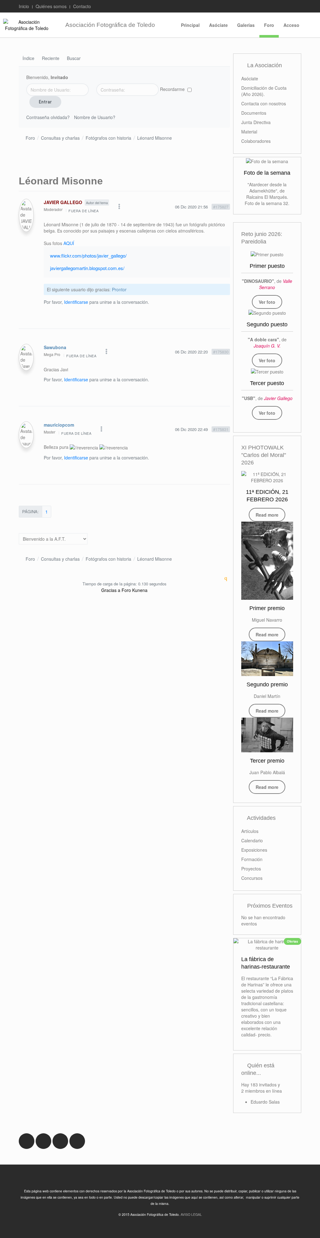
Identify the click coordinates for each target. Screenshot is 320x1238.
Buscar (74, 58)
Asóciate (218, 25)
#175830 (220, 352)
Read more (267, 515)
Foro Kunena (135, 590)
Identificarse (76, 302)
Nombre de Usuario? (94, 117)
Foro (269, 25)
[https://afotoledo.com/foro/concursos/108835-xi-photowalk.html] (267, 477)
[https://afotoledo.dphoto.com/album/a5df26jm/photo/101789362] (267, 371)
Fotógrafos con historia (108, 138)
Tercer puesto (267, 383)
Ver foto (267, 302)
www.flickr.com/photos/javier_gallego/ (88, 255)
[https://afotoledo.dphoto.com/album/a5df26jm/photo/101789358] (267, 312)
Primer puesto (267, 266)
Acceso (291, 25)
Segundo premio (267, 684)
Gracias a (110, 590)
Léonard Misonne (154, 138)
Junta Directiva (256, 122)
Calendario (252, 840)
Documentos (253, 113)
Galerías (246, 25)
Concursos (251, 878)
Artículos (249, 831)
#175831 (220, 429)
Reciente (50, 58)
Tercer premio (267, 761)
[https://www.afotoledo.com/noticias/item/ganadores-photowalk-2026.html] (267, 561)
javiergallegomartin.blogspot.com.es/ (87, 268)
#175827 (220, 207)
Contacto (82, 6)
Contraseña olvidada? (48, 117)
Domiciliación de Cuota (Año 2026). (264, 91)
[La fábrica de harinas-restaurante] (267, 944)
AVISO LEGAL (191, 1214)
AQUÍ (68, 243)
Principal (190, 25)
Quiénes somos (51, 6)
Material (249, 131)
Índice (28, 58)
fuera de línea (83, 210)
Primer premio (267, 608)
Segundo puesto (267, 324)
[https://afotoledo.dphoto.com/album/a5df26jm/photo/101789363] (267, 254)
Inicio (24, 6)
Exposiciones (254, 850)
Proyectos (251, 868)
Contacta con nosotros (263, 103)
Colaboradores (256, 141)
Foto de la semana (267, 173)
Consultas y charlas (60, 138)
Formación (251, 859)
